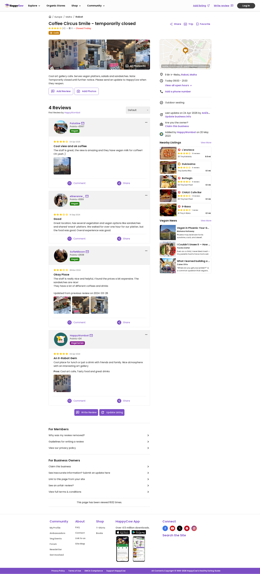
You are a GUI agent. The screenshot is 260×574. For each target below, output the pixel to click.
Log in (246, 5)
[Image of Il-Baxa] (168, 210)
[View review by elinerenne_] (61, 200)
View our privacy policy (62, 448)
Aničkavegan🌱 (211, 113)
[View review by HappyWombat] (61, 339)
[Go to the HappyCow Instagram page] (194, 528)
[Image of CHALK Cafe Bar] (168, 195)
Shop (74, 5)
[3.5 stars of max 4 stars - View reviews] (184, 195)
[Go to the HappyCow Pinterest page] (187, 528)
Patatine (75, 123)
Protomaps (175, 66)
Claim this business (60, 466)
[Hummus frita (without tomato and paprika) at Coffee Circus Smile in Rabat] (62, 305)
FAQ (77, 527)
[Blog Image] (168, 232)
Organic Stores (55, 5)
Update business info (178, 116)
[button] (185, 50)
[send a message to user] (83, 123)
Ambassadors (57, 533)
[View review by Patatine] (61, 127)
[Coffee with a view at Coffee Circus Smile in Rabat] (62, 166)
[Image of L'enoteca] (168, 153)
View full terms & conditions (65, 492)
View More (206, 142)
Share (177, 24)
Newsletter (56, 549)
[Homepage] (14, 5)
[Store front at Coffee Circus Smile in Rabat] (99, 305)
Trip (190, 24)
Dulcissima (188, 164)
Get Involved (57, 554)
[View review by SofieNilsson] (61, 255)
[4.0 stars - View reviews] (55, 28)
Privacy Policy (58, 570)
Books (99, 533)
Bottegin (187, 178)
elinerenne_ (77, 196)
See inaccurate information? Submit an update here (79, 473)
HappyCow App (128, 521)
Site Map (80, 543)
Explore (32, 5)
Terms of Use (74, 570)
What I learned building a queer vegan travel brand (208, 261)
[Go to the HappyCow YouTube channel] (172, 528)
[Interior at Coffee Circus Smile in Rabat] (80, 305)
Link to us (80, 538)
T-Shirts (100, 527)
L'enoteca (188, 150)
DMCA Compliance (94, 570)
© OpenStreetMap (189, 66)
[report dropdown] (146, 122)
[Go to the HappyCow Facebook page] (165, 528)
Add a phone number (178, 91)
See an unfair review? (61, 485)
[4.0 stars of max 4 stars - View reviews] (184, 153)
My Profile (55, 527)
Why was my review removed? (67, 435)
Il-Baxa (186, 206)
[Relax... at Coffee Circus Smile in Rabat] (62, 383)
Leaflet (165, 66)
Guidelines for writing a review (66, 441)
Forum (53, 544)
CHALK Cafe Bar (192, 192)
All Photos (138, 66)
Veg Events (56, 538)
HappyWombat (72, 112)
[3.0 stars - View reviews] (184, 167)
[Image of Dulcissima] (168, 167)
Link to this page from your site (67, 479)
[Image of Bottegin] (168, 181)
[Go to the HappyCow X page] (179, 528)
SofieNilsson (77, 251)
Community (94, 5)
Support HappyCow (115, 570)
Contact (80, 532)
